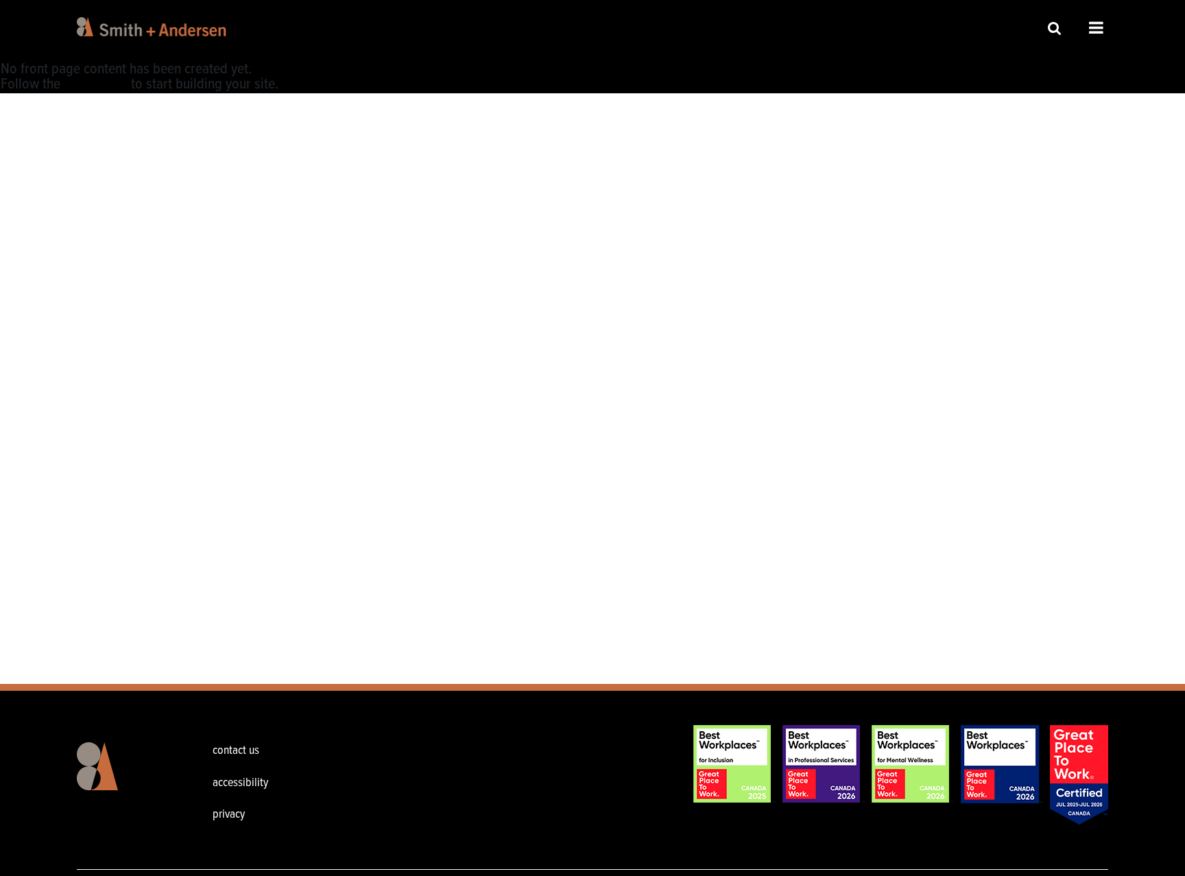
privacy (229, 814)
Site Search (1055, 28)
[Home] (154, 26)
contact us (236, 751)
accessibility (240, 783)
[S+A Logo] (120, 776)
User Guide (96, 85)
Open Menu (1096, 27)
